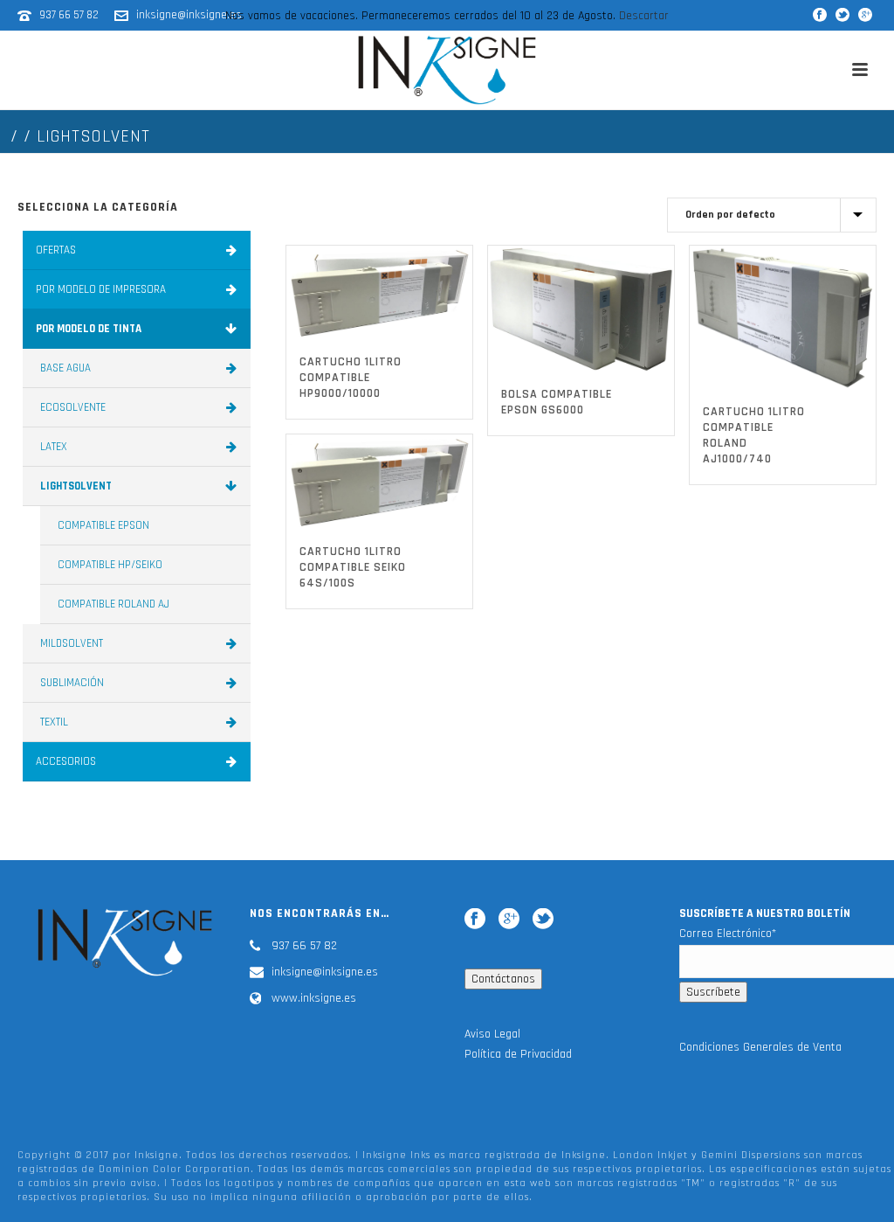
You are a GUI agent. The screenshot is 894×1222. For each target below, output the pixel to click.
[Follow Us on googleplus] (509, 918)
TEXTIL (54, 722)
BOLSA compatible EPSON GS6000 (556, 402)
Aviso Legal (492, 1034)
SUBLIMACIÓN (72, 683)
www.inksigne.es (314, 998)
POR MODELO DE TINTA (88, 329)
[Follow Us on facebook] (474, 918)
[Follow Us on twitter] (543, 918)
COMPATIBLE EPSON (103, 525)
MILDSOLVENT (71, 643)
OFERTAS (56, 250)
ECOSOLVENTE (73, 407)
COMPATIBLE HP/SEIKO (110, 565)
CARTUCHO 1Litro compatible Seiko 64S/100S (352, 567)
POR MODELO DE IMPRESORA (101, 289)
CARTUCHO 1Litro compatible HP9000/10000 (350, 377)
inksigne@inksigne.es (325, 972)
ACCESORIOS (66, 761)
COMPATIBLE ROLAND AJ (113, 604)
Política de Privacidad (518, 1054)
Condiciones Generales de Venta (760, 1047)
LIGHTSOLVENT (76, 486)
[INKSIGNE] (447, 70)
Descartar (644, 16)
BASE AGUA (65, 368)
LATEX (53, 447)
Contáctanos (503, 979)
